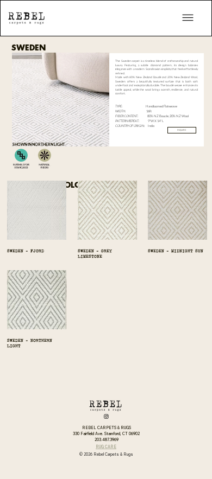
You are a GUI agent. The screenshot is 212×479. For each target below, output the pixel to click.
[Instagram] (106, 416)
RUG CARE (106, 446)
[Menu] (188, 17)
